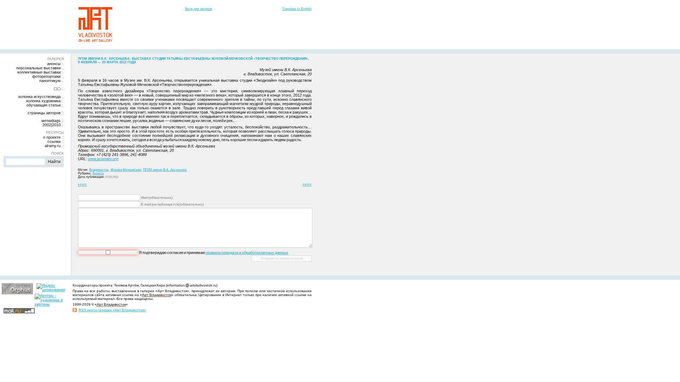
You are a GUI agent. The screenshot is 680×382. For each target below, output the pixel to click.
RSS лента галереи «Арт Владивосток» (112, 310)
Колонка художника (43, 101)
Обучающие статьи (44, 105)
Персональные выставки (38, 68)
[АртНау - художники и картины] (50, 304)
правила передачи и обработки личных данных (247, 252)
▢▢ (57, 88)
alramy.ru (53, 146)
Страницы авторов (44, 113)
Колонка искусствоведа (39, 96)
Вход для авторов (198, 9)
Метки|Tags (51, 120)
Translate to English (297, 9)
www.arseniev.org (103, 159)
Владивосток (98, 170)
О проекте (52, 137)
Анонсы (54, 64)
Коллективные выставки (39, 72)
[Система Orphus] (17, 293)
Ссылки (54, 141)
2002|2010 (51, 125)
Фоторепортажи (46, 76)
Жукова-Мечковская (125, 170)
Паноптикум (50, 81)
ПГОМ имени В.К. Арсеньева (165, 170)
